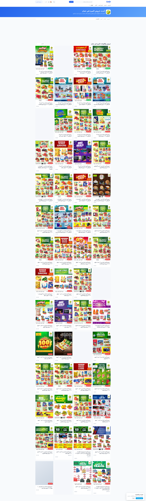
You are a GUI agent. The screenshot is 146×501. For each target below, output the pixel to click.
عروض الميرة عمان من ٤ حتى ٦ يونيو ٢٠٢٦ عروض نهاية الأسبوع (84, 421)
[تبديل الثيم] (54, 2)
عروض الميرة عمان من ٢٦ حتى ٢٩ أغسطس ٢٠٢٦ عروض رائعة (84, 72)
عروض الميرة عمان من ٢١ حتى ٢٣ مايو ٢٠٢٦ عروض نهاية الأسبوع (44, 452)
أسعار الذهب (100, 5)
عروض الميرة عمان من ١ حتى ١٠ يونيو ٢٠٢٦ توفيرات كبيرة (45, 421)
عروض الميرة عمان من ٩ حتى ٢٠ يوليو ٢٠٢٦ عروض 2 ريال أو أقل (83, 263)
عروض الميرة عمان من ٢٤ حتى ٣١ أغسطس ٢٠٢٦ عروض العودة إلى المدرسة (102, 103)
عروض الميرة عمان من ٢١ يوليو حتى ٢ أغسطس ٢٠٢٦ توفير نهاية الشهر (83, 231)
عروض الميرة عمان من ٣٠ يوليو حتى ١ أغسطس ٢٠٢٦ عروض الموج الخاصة (64, 200)
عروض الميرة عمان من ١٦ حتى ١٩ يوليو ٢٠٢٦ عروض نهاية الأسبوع (44, 231)
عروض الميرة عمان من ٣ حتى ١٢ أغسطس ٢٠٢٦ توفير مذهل (65, 167)
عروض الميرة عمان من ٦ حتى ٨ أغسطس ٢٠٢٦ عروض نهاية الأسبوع (102, 167)
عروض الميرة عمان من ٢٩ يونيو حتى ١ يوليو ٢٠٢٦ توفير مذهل (45, 294)
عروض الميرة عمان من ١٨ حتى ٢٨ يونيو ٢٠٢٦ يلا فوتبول (102, 358)
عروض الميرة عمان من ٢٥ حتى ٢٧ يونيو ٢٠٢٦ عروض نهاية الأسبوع (83, 326)
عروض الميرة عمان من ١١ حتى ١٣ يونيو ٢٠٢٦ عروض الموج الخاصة (63, 389)
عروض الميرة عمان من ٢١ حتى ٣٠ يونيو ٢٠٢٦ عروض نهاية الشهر (44, 326)
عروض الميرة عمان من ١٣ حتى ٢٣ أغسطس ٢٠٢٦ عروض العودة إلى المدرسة (63, 103)
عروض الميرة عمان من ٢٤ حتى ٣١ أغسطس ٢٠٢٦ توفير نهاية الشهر (45, 72)
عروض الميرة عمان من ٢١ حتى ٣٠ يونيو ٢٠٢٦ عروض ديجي (63, 326)
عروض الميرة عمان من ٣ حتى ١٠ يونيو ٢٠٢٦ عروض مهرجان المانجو (64, 421)
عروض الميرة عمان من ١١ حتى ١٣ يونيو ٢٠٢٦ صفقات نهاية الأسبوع (44, 389)
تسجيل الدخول (38, 1)
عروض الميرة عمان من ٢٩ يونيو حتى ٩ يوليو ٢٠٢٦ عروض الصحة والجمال (102, 326)
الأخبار (96, 5)
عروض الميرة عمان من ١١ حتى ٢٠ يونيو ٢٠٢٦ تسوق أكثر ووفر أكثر (83, 389)
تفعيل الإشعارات (139, 498)
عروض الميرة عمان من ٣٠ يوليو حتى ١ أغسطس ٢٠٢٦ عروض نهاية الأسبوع (45, 200)
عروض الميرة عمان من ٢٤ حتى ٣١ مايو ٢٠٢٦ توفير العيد (64, 452)
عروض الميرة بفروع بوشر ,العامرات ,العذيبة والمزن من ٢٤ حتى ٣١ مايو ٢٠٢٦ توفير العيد (83, 453)
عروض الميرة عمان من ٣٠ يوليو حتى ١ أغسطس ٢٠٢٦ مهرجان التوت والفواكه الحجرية (45, 168)
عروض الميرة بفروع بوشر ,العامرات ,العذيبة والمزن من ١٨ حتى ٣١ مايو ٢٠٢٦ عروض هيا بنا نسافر (102, 488)
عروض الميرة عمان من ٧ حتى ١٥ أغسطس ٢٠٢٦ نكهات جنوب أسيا (65, 135)
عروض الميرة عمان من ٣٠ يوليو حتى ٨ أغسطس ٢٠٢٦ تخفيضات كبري (83, 200)
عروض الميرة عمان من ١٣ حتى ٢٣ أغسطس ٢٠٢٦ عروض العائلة (103, 135)
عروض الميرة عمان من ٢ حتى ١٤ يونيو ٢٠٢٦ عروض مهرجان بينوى (102, 452)
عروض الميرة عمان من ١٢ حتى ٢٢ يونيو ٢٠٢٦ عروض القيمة (102, 389)
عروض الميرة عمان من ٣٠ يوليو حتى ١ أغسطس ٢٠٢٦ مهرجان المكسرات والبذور (102, 200)
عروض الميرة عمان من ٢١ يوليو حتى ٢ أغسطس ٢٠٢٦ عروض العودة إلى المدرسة (63, 231)
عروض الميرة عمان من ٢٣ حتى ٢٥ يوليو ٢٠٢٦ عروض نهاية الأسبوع (102, 231)
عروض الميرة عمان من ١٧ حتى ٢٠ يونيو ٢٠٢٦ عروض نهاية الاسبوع (63, 358)
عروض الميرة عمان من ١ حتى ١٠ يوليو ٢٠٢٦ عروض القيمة (64, 294)
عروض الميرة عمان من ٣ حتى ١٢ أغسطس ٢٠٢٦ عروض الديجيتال (84, 167)
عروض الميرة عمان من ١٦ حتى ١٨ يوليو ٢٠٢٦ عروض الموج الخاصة (102, 263)
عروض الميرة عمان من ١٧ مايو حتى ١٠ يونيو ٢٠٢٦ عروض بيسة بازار (44, 487)
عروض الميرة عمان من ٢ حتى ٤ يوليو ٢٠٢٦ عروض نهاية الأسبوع (83, 294)
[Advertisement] (73, 30)
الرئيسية (109, 5)
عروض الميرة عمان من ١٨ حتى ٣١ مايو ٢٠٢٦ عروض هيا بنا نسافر (83, 487)
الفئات (92, 5)
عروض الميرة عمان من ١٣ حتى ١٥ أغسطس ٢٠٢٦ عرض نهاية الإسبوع (84, 135)
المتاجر (105, 5)
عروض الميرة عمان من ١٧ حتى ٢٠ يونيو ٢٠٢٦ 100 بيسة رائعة (44, 358)
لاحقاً (133, 498)
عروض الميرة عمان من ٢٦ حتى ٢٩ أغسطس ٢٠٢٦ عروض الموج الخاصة (103, 72)
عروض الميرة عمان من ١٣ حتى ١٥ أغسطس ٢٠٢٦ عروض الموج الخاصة (45, 103)
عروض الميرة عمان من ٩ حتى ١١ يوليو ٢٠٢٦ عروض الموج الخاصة (45, 263)
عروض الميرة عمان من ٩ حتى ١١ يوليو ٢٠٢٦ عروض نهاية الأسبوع (64, 263)
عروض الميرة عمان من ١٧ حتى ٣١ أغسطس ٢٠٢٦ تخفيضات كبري (84, 103)
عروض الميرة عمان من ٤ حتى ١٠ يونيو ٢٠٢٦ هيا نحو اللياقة (102, 421)
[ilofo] (108, 2)
